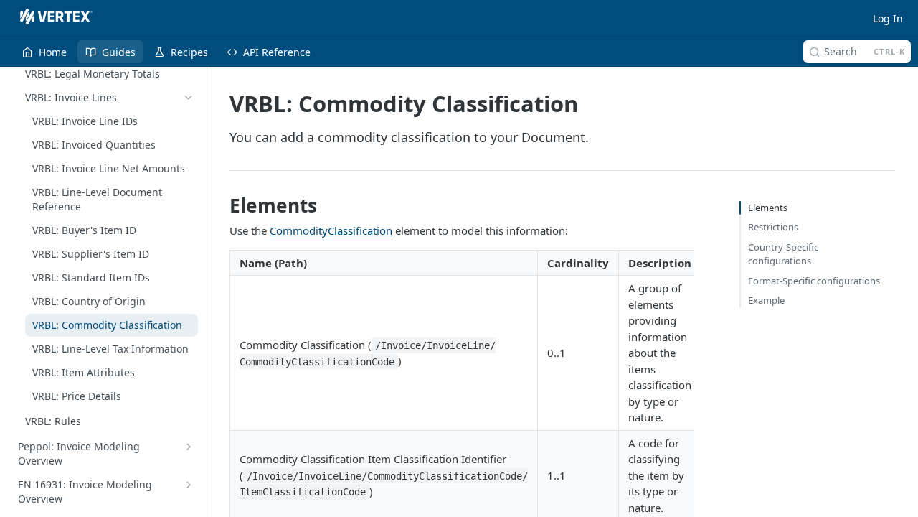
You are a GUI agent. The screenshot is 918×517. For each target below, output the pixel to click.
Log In (888, 18)
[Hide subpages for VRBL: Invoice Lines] (188, 97)
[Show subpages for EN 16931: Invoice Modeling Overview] (188, 484)
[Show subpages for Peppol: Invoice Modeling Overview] (188, 446)
